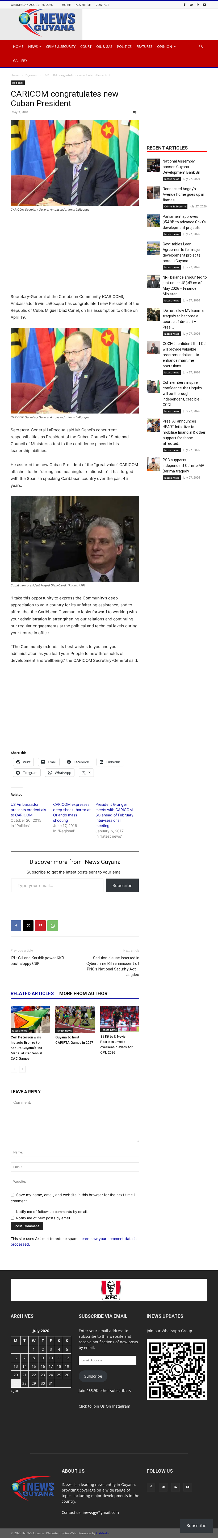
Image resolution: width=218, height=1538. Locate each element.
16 (43, 1366)
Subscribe (122, 885)
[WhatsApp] (52, 925)
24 (51, 1374)
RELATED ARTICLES (32, 993)
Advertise (83, 5)
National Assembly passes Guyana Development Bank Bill (181, 166)
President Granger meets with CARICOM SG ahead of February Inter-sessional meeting (114, 815)
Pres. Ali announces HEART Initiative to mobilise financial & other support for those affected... (184, 432)
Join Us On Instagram (111, 1406)
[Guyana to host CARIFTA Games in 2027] (74, 1019)
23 (43, 1374)
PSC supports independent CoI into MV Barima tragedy (183, 465)
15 (34, 1366)
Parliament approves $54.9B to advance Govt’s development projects (184, 222)
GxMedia (103, 1533)
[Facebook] (184, 4)
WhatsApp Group (177, 1330)
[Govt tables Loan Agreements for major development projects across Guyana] (153, 248)
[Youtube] (204, 4)
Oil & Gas (104, 46)
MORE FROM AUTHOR (83, 993)
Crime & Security (61, 46)
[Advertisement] (75, 256)
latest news (19, 1030)
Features (144, 46)
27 (16, 1383)
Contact (102, 5)
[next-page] (22, 1069)
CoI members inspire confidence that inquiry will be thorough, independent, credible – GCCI (183, 393)
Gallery (20, 60)
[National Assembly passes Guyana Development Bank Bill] (153, 165)
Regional (31, 75)
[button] (201, 46)
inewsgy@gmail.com (101, 1512)
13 (16, 1366)
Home (66, 5)
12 (67, 1357)
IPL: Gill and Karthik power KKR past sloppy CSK (37, 961)
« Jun (15, 1390)
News (33, 46)
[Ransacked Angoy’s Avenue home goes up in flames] (153, 192)
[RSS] (198, 4)
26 (67, 1374)
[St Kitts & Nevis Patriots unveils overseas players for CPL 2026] (119, 1019)
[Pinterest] (40, 925)
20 (16, 1374)
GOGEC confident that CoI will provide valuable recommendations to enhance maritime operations (184, 355)
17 (51, 1366)
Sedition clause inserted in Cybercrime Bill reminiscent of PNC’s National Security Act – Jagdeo (112, 966)
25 (59, 1374)
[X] (28, 925)
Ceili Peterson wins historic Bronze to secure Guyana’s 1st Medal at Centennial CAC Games (26, 1047)
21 (24, 1374)
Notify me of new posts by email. (43, 1218)
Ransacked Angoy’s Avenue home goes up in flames (183, 194)
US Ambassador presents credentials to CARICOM (28, 809)
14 (24, 1366)
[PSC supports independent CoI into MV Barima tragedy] (153, 464)
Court (85, 46)
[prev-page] (14, 1069)
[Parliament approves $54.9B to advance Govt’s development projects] (153, 220)
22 (34, 1374)
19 (67, 1366)
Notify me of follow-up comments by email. (52, 1211)
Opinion (164, 46)
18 (59, 1366)
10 (51, 1357)
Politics (124, 46)
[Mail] (191, 4)
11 (59, 1357)
